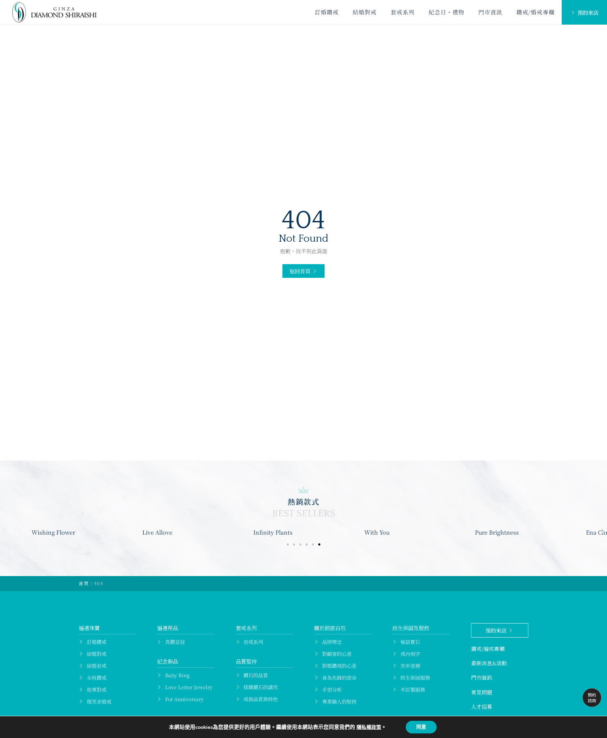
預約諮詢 (592, 697)
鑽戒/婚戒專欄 (535, 12)
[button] (303, 271)
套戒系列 (403, 12)
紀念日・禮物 (446, 12)
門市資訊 (490, 12)
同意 (421, 727)
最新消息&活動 (489, 663)
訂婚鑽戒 (327, 12)
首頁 (84, 583)
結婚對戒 (365, 12)
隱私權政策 (369, 727)
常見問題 (481, 692)
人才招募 (481, 706)
